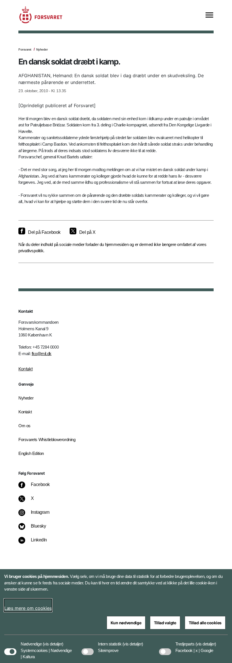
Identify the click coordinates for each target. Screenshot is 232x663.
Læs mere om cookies (28, 608)
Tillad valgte (165, 622)
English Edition (31, 453)
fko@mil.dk (41, 353)
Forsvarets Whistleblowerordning (47, 439)
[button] (53, 641)
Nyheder (42, 49)
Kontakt (25, 369)
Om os (24, 425)
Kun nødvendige (126, 622)
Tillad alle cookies (205, 622)
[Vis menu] (209, 15)
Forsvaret (24, 49)
